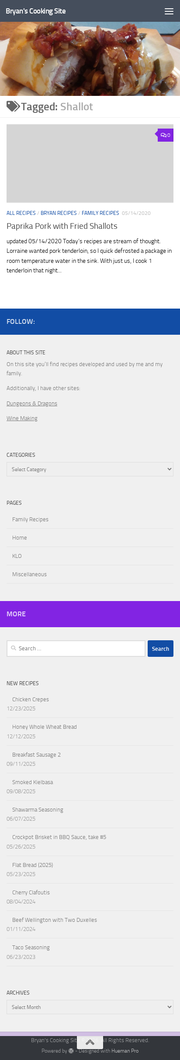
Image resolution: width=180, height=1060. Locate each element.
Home (19, 537)
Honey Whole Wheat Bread (44, 727)
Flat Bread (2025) (32, 865)
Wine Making (22, 418)
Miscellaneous (29, 574)
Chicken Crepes (30, 699)
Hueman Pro (124, 1051)
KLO (17, 556)
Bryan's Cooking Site (36, 11)
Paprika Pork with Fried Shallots (62, 226)
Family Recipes (100, 213)
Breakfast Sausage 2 (36, 754)
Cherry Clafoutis (31, 892)
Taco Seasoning (31, 947)
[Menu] (169, 11)
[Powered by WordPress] (71, 1050)
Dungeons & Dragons (32, 403)
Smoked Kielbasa (32, 782)
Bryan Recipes (59, 213)
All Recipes (21, 213)
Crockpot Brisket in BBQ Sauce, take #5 (59, 837)
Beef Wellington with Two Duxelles (54, 920)
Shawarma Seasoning (37, 809)
